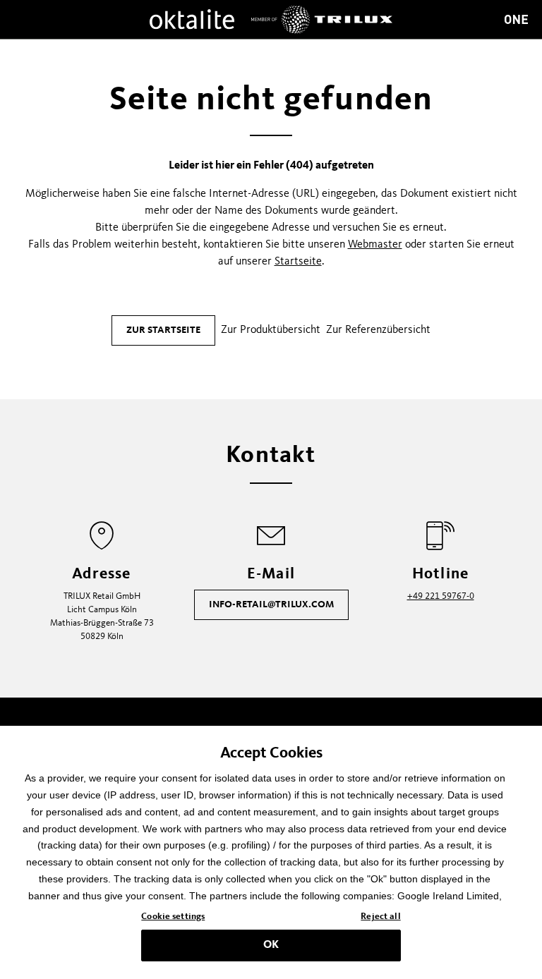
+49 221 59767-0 (440, 596)
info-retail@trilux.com (271, 604)
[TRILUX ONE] (516, 19)
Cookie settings (173, 916)
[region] (271, 852)
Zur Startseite (163, 330)
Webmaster (375, 244)
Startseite (298, 261)
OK (271, 945)
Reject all (380, 916)
